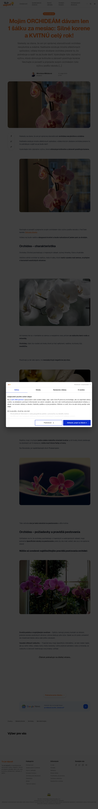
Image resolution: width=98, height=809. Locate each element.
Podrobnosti (47, 423)
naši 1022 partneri (17, 399)
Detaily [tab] (38, 390)
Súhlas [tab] (16, 390)
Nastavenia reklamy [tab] (59, 390)
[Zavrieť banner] (82, 384)
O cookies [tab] (81, 390)
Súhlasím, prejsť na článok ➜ (77, 423)
